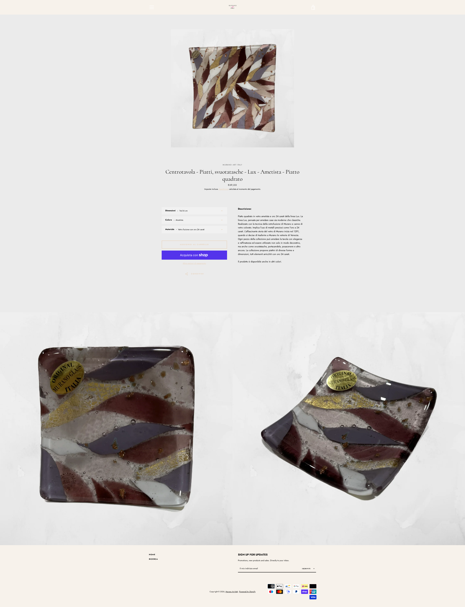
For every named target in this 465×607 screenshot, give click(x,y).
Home (152, 554)
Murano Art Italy (232, 591)
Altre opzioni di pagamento (194, 263)
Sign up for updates (253, 554)
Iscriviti (306, 569)
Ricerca (153, 559)
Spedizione (224, 189)
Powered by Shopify (247, 591)
